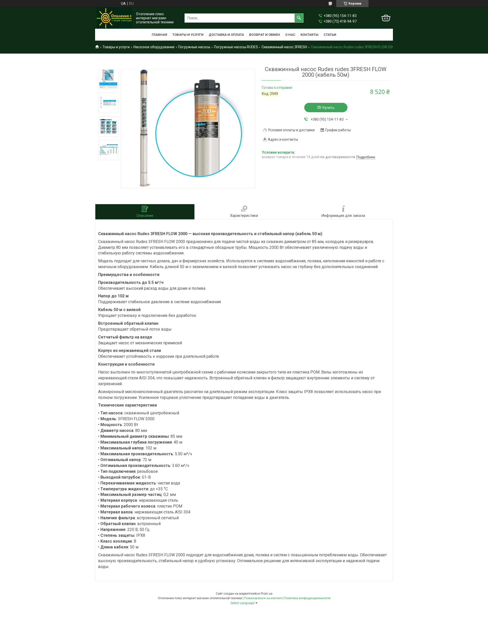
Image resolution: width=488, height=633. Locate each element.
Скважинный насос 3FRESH (284, 47)
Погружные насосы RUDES (236, 47)
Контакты (309, 35)
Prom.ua (266, 593)
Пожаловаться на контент (263, 598)
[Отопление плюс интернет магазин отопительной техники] (114, 18)
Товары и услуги (188, 35)
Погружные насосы (194, 47)
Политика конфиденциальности (307, 598)
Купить (328, 108)
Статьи (330, 35)
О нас (290, 35)
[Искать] (299, 18)
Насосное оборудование (154, 47)
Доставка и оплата (226, 35)
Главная (159, 35)
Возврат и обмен (264, 35)
